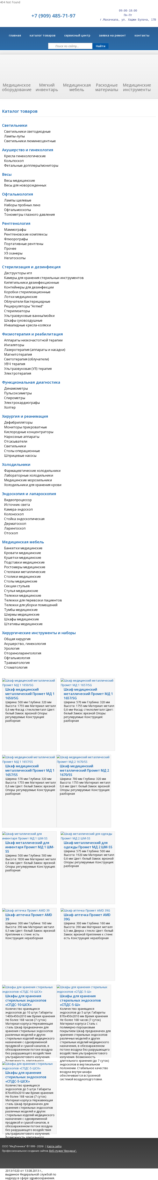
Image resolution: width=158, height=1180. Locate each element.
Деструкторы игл (18, 273)
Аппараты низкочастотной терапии (33, 340)
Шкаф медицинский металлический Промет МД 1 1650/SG (30, 693)
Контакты (142, 35)
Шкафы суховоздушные (23, 320)
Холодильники (16, 464)
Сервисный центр (77, 35)
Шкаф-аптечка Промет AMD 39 (28, 917)
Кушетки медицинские (22, 557)
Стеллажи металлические (24, 571)
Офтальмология (17, 194)
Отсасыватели (15, 441)
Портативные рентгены (23, 243)
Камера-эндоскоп (18, 509)
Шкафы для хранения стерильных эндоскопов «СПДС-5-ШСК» (25, 1077)
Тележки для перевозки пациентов (33, 600)
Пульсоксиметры (18, 393)
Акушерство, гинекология (25, 643)
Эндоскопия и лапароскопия (29, 493)
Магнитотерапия (18, 354)
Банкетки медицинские (23, 548)
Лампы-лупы (14, 136)
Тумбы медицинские (21, 609)
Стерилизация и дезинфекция (31, 266)
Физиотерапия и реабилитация (32, 334)
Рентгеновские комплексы (25, 234)
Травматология (17, 662)
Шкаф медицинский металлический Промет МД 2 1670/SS (84, 770)
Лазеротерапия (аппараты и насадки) (34, 349)
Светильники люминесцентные (30, 141)
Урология (11, 648)
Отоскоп (11, 533)
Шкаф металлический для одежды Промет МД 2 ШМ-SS (88, 844)
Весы (7, 174)
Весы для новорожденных (25, 185)
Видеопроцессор (18, 500)
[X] (123, 1153)
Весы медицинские (19, 180)
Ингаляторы (14, 345)
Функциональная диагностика (31, 382)
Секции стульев (17, 586)
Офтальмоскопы (17, 209)
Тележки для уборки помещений (30, 605)
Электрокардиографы (22, 402)
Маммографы (15, 229)
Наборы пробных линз (22, 205)
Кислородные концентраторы (28, 432)
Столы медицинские (20, 581)
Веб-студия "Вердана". (63, 1151)
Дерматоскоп (15, 523)
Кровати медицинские (22, 553)
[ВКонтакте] (106, 1153)
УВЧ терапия (14, 364)
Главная (15, 35)
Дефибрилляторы (18, 422)
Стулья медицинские (21, 590)
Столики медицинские (22, 576)
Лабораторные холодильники (28, 475)
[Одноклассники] (114, 1153)
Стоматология (15, 667)
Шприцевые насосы (20, 455)
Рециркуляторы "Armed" (23, 306)
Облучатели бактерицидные (27, 301)
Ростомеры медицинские (24, 567)
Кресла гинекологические (25, 156)
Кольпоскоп (14, 160)
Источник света (17, 504)
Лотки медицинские (20, 296)
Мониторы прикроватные (25, 427)
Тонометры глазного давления (29, 214)
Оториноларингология (22, 653)
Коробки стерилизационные (27, 292)
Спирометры (14, 398)
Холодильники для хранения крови (32, 485)
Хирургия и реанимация (25, 416)
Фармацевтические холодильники (32, 470)
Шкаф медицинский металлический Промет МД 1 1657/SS (30, 770)
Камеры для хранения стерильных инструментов (44, 277)
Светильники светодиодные (27, 131)
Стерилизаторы (17, 311)
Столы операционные (22, 451)
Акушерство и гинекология (27, 149)
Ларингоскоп (15, 528)
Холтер (10, 407)
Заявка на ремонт (112, 35)
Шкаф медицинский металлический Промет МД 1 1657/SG (88, 693)
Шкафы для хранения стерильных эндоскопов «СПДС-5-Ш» (80, 1000)
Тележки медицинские (22, 595)
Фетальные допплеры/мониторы (31, 165)
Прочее (10, 248)
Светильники (14, 125)
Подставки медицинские (24, 562)
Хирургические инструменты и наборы (39, 632)
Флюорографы (16, 239)
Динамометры (16, 388)
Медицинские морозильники (28, 480)
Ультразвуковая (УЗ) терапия (28, 368)
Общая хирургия (17, 639)
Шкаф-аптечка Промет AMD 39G (87, 917)
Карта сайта (54, 1146)
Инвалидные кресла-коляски (27, 325)
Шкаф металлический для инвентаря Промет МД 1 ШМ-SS (29, 847)
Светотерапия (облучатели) (26, 359)
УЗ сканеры (13, 253)
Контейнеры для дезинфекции (29, 287)
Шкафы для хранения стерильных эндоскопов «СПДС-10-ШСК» (25, 1000)
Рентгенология (16, 223)
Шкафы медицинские (21, 619)
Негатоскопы (15, 258)
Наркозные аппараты (21, 436)
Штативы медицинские (23, 624)
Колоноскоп (14, 514)
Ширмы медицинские (22, 614)
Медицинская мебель (23, 541)
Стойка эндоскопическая (24, 519)
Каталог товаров (43, 35)
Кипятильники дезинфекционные (31, 282)
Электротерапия (17, 373)
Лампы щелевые (17, 200)
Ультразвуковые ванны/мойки (29, 315)
